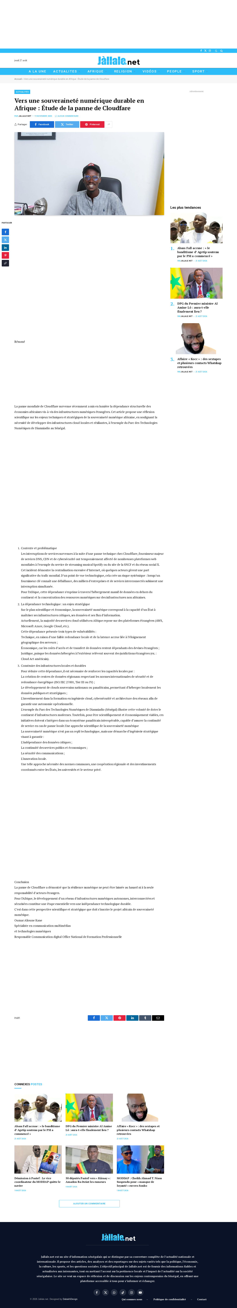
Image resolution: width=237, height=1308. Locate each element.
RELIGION (123, 71)
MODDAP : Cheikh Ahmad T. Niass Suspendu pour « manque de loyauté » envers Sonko (139, 1182)
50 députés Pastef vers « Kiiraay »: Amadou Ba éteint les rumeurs (88, 1180)
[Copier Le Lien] (5, 263)
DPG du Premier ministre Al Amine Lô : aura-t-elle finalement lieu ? (89, 1128)
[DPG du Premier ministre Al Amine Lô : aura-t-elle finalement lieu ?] (89, 1108)
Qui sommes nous (133, 1299)
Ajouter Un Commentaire (89, 1203)
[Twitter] (5, 240)
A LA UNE (37, 71)
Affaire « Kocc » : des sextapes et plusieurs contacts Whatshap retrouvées (138, 1130)
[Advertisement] (104, 24)
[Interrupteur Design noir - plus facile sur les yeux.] (216, 51)
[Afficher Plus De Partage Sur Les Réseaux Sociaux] (108, 124)
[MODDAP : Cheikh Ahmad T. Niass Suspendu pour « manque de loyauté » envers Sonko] (140, 1159)
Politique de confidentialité (170, 1299)
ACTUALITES (65, 71)
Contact (202, 1299)
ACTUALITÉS (22, 92)
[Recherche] (221, 51)
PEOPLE (174, 71)
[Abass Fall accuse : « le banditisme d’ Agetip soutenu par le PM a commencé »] (38, 1108)
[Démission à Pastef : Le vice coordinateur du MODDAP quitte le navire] (38, 1159)
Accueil (18, 79)
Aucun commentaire (68, 116)
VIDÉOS (150, 71)
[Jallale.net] (118, 60)
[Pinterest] (5, 255)
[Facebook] (5, 232)
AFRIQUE (96, 71)
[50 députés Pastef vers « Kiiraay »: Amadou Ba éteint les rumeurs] (89, 1159)
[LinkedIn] (5, 247)
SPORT (198, 71)
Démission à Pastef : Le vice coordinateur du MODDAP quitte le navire (37, 1182)
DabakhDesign (70, 1299)
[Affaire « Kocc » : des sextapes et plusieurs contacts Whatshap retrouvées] (140, 1108)
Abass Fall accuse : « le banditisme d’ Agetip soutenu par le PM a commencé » (37, 1130)
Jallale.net (25, 116)
